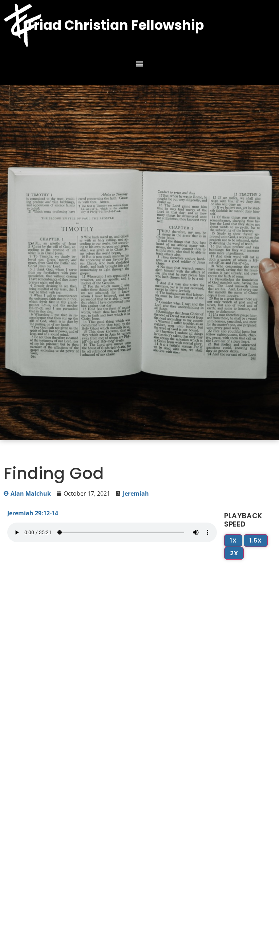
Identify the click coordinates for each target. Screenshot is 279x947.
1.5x (256, 540)
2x (234, 553)
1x (233, 540)
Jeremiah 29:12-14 (32, 513)
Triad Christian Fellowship (115, 25)
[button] (140, 64)
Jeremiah (136, 493)
